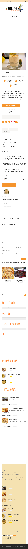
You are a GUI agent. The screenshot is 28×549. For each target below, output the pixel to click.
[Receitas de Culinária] (14, 11)
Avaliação (6, 131)
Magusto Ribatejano (12, 381)
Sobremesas (4, 178)
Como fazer (13, 130)
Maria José (9, 76)
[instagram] (10, 1)
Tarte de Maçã (8, 280)
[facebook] (7, 1)
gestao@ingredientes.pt (18, 477)
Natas (24, 179)
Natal (17, 177)
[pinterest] (3, 1)
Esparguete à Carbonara (13, 375)
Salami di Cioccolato (14, 398)
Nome (19, 242)
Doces (13, 177)
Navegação (14, 16)
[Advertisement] (14, 33)
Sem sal (11, 116)
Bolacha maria (11, 179)
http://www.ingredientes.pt (16, 479)
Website (17, 253)
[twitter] (5, 1)
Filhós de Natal (11, 369)
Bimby (10, 177)
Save (13, 121)
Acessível (14, 86)
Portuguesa (23, 74)
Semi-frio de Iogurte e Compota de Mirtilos (20, 281)
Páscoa (20, 177)
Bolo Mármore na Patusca (16, 409)
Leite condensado (18, 179)
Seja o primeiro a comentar (18, 76)
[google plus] (9, 1)
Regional (3, 76)
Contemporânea (17, 74)
